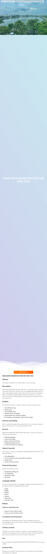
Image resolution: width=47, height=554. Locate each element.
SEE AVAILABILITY (23, 372)
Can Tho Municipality (9, 1)
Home (3, 1)
